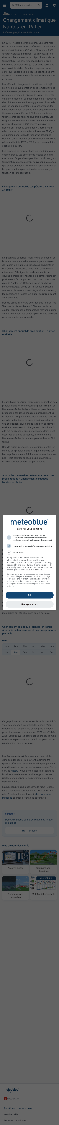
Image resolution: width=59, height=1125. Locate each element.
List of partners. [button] (36, 569)
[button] (29, 552)
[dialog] (29, 562)
